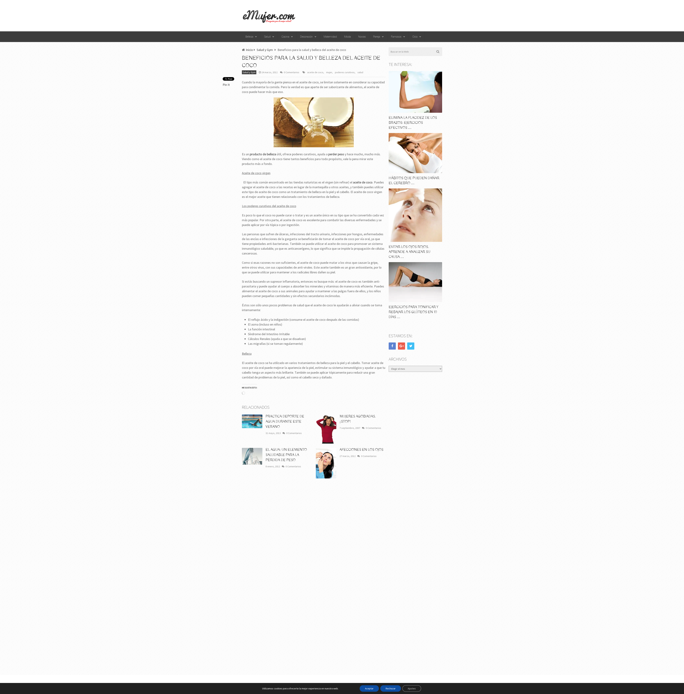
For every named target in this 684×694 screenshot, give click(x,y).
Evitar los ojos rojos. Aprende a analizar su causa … (409, 252)
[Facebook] (392, 346)
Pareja (376, 36)
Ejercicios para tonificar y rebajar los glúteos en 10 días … (414, 312)
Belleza (249, 36)
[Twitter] (410, 346)
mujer (329, 72)
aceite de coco (315, 72)
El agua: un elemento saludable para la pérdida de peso (286, 455)
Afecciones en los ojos (361, 450)
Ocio (415, 36)
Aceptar (369, 688)
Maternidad (330, 36)
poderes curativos (345, 72)
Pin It (226, 85)
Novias (362, 36)
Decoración (306, 36)
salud (360, 72)
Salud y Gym (249, 72)
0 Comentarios (291, 72)
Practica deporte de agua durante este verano (285, 421)
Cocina (285, 36)
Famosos (396, 36)
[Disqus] (313, 533)
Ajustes (412, 688)
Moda (347, 36)
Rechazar (391, 688)
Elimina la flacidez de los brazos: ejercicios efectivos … (413, 123)
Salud (267, 36)
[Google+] (401, 346)
